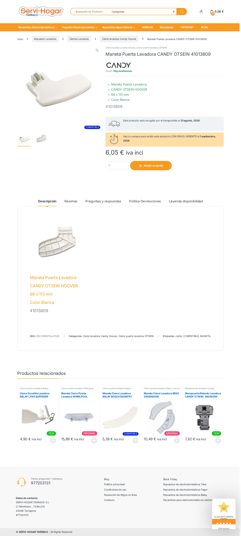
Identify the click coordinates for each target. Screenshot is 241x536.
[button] (96, 50)
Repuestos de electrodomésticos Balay (185, 494)
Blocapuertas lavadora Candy (199, 388)
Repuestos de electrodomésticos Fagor (185, 489)
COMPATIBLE (191, 336)
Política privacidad (114, 484)
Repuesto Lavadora (45, 38)
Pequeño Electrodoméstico (78, 27)
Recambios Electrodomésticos (36, 27)
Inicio (20, 38)
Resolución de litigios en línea (120, 494)
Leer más (94, 440)
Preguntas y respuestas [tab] (103, 201)
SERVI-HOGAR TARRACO (33, 531)
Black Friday (170, 479)
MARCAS (147, 27)
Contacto (109, 499)
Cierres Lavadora (79, 38)
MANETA (205, 336)
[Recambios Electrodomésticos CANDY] (119, 65)
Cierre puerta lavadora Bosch (117, 388)
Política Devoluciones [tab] (145, 201)
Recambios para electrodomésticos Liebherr (188, 499)
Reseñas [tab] (70, 201)
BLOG (204, 27)
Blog (106, 479)
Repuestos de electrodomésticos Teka (184, 484)
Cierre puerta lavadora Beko (157, 388)
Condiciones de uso (115, 489)
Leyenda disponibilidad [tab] (186, 201)
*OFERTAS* (187, 27)
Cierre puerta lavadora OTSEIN (151, 47)
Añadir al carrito (153, 165)
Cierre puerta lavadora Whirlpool (77, 388)
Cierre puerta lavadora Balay (34, 388)
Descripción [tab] (47, 201)
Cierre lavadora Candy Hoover (119, 38)
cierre (179, 336)
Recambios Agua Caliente (117, 27)
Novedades (166, 27)
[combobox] (90, 11)
